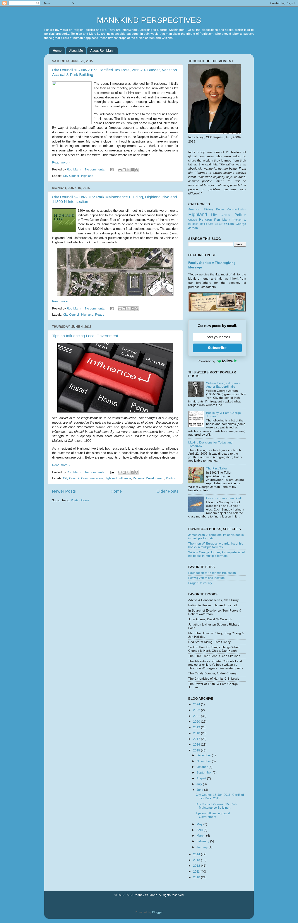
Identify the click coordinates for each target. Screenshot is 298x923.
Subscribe (217, 348)
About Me (76, 50)
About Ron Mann (102, 50)
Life (214, 215)
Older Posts (167, 491)
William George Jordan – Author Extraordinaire (223, 385)
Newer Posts (64, 491)
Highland (87, 175)
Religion (205, 219)
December (204, 755)
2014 (197, 854)
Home (57, 50)
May (200, 824)
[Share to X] (128, 170)
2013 (197, 860)
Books (220, 209)
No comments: (95, 169)
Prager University (200, 583)
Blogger (157, 912)
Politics (171, 478)
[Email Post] (112, 169)
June (200, 789)
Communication (92, 478)
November (204, 761)
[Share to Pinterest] (136, 170)
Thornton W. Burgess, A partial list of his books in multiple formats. (215, 545)
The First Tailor (216, 468)
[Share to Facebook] (132, 170)
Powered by (206, 361)
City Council (71, 175)
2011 (196, 871)
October (203, 766)
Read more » (61, 162)
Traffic (203, 223)
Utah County (215, 224)
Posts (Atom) (80, 500)
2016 (197, 744)
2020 (197, 721)
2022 (197, 710)
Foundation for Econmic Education (212, 572)
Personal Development (148, 478)
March (201, 835)
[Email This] (120, 170)
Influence (124, 478)
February (203, 841)
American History (201, 209)
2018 (197, 733)
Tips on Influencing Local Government (85, 336)
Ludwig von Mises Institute (206, 577)
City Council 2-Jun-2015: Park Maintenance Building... (216, 806)
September (205, 772)
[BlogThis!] (124, 170)
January (203, 847)
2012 (197, 865)
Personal (226, 215)
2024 (197, 704)
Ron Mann (222, 219)
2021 (197, 716)
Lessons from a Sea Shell (223, 498)
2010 (197, 877)
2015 (197, 750)
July (200, 784)
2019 (197, 727)
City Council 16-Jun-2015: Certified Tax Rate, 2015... (220, 796)
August (202, 778)
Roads (99, 314)
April (200, 830)
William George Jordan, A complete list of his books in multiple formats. (216, 554)
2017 (197, 739)
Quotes (192, 219)
